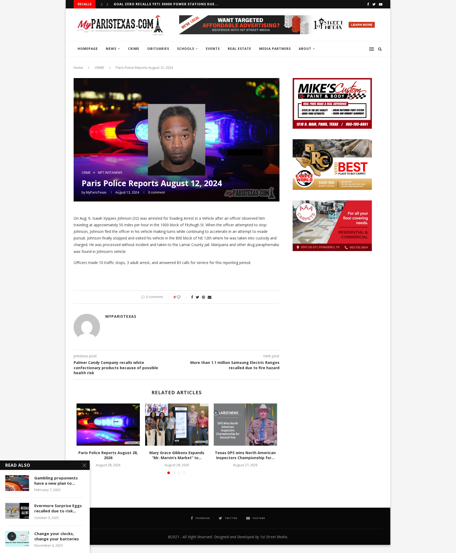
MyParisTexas (96, 192)
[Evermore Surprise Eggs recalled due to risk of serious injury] (17, 511)
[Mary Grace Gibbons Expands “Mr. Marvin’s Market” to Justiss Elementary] (176, 424)
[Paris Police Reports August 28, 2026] (108, 424)
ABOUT (305, 48)
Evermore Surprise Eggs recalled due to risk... (58, 508)
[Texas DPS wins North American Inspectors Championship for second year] (245, 424)
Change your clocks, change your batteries (56, 536)
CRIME (133, 48)
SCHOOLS (185, 48)
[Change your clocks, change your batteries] (17, 539)
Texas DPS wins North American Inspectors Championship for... (245, 455)
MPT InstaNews (110, 173)
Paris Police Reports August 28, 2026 (108, 455)
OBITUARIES (158, 48)
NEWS (111, 48)
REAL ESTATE (239, 48)
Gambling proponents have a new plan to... (56, 480)
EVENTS (213, 48)
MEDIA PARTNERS (275, 48)
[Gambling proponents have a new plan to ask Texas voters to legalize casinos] (17, 483)
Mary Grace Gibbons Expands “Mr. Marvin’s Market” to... (176, 455)
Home (78, 67)
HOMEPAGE (88, 48)
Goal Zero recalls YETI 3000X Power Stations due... (166, 4)
